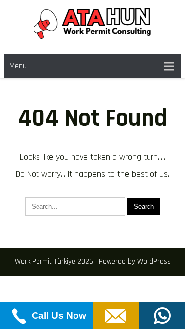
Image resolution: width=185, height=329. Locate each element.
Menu (18, 66)
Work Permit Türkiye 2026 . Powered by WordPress (93, 261)
